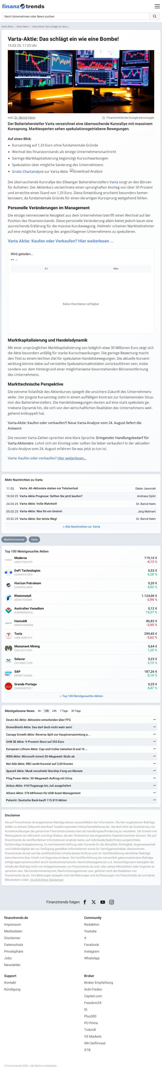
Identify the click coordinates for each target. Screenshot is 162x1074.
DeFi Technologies (27, 570)
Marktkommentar (14, 540)
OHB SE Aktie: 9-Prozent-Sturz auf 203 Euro (35, 742)
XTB (87, 1050)
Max (115, 268)
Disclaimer (12, 938)
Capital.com (93, 996)
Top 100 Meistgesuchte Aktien (82, 696)
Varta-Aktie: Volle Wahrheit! (38, 504)
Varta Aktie (7, 26)
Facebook (91, 944)
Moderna (20, 558)
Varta (34, 540)
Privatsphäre (13, 951)
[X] (93, 902)
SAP (17, 671)
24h (54, 711)
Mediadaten (13, 931)
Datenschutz (13, 944)
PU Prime (91, 1023)
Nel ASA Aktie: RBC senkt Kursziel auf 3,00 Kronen (39, 764)
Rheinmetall (22, 596)
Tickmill (90, 1029)
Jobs (8, 958)
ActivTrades (93, 989)
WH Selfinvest (94, 1043)
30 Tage (76, 711)
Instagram (91, 951)
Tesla (18, 633)
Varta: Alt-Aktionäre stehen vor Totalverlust (49, 488)
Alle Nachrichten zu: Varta (82, 526)
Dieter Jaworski (145, 488)
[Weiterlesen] (154, 720)
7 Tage (64, 711)
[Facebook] (84, 902)
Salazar (19, 659)
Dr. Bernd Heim (24, 118)
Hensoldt (20, 621)
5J (46, 268)
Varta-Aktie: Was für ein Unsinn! (41, 511)
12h (46, 711)
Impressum (12, 924)
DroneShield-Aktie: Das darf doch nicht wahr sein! (39, 727)
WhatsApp (92, 958)
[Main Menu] (157, 6)
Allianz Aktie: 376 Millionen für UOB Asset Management (43, 793)
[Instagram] (111, 902)
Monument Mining (27, 646)
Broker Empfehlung (98, 982)
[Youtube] (102, 902)
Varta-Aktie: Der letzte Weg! (38, 519)
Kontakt (10, 982)
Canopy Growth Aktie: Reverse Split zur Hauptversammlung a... (48, 734)
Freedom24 (92, 1002)
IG (85, 1009)
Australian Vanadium (29, 608)
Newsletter (12, 965)
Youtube (90, 931)
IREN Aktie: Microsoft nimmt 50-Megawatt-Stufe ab (40, 756)
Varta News (22, 26)
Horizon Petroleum (27, 583)
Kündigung (12, 989)
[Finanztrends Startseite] (23, 8)
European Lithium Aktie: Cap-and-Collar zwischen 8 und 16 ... (47, 749)
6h (39, 711)
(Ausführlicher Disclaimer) (47, 880)
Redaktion (91, 924)
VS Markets (92, 1036)
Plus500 (90, 1016)
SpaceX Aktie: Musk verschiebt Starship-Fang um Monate (44, 771)
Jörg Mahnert (147, 511)
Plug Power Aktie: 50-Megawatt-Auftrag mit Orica (39, 778)
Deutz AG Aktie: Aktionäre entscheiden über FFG (38, 720)
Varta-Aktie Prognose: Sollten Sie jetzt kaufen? (51, 496)
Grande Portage (25, 684)
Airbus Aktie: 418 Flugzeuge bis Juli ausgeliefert (38, 786)
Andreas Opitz (146, 496)
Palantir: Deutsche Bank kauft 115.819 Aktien (36, 800)
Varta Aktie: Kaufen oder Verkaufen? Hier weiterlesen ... (61, 241)
